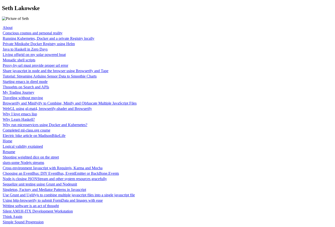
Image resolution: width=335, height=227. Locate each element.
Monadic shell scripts (19, 60)
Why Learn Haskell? (19, 119)
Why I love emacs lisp (20, 114)
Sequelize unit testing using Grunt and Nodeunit (40, 184)
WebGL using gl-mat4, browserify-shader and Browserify (47, 109)
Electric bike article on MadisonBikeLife (34, 136)
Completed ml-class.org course (26, 130)
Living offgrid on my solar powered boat (34, 55)
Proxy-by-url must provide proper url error (35, 65)
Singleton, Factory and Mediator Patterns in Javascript (44, 189)
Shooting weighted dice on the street (31, 157)
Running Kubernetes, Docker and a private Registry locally (48, 38)
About (8, 28)
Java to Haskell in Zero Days (25, 49)
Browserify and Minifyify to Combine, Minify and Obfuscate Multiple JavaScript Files (70, 103)
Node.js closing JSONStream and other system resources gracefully (55, 179)
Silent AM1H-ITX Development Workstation (38, 211)
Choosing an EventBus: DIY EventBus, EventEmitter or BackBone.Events (61, 173)
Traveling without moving (23, 98)
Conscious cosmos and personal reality (33, 33)
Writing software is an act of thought (31, 206)
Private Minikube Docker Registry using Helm (39, 44)
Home (7, 141)
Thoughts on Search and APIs (26, 87)
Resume (9, 152)
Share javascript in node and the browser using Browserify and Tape (55, 71)
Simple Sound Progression (23, 222)
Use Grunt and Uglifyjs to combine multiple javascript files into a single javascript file (69, 195)
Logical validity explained (23, 146)
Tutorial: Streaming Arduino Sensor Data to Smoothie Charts (50, 76)
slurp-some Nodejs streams (23, 162)
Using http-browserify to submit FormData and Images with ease (53, 200)
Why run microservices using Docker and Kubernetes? (45, 125)
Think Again (12, 216)
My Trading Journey (18, 92)
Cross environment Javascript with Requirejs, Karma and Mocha (53, 168)
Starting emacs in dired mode (25, 82)
